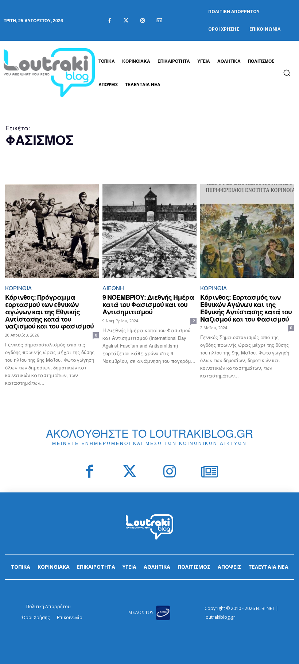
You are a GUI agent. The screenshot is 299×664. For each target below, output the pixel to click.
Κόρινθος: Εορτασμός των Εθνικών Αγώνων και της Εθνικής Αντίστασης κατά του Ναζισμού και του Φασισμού (246, 307)
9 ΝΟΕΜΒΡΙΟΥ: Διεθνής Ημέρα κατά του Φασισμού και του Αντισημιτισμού (148, 304)
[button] (286, 72)
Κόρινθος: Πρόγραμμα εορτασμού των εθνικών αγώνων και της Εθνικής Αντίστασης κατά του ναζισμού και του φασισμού (49, 311)
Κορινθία (18, 288)
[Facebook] (109, 20)
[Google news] (158, 20)
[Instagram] (142, 20)
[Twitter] (126, 20)
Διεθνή (113, 288)
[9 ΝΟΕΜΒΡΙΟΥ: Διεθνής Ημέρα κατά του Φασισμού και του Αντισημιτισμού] (149, 231)
